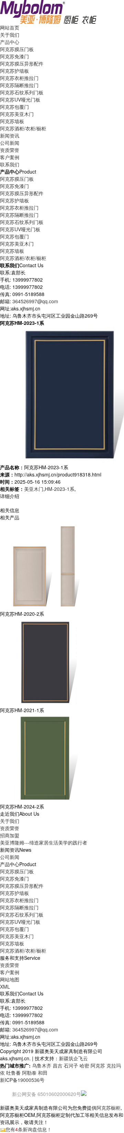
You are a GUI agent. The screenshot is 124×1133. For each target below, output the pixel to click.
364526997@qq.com (35, 301)
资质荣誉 (9, 828)
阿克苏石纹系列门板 (21, 92)
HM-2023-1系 (59, 488)
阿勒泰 (29, 1072)
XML (5, 986)
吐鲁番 (13, 1072)
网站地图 (9, 979)
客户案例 (9, 972)
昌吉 (57, 1065)
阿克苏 (98, 1065)
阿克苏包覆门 (14, 106)
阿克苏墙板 (12, 121)
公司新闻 (9, 142)
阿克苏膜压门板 (17, 49)
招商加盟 (9, 835)
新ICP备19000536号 (22, 1079)
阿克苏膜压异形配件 (21, 63)
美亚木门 (33, 488)
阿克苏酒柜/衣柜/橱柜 (23, 128)
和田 (43, 1072)
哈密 (84, 1065)
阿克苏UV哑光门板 (20, 99)
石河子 (71, 1065)
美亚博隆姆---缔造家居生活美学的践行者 (43, 842)
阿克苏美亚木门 (17, 113)
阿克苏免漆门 (14, 56)
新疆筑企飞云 (73, 1058)
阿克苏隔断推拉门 (19, 85)
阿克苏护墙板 (14, 70)
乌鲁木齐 (41, 1065)
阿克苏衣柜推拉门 (19, 77)
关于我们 (9, 820)
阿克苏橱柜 (108, 1107)
